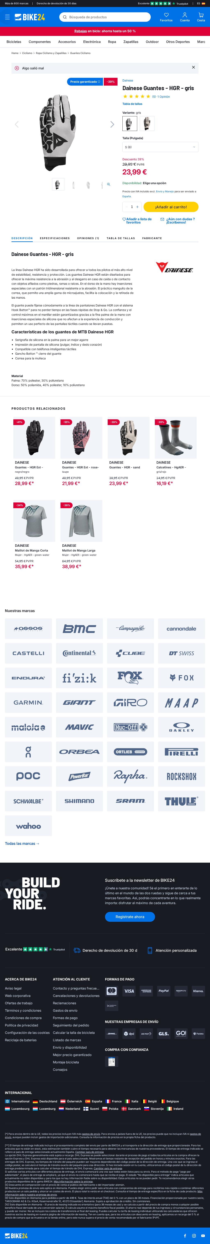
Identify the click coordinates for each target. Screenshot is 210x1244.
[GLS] (163, 1033)
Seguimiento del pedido (71, 1025)
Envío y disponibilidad (70, 1047)
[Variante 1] (129, 123)
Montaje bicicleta (66, 1062)
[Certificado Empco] (111, 1061)
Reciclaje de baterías (21, 1040)
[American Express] (146, 991)
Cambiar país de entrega (89, 1151)
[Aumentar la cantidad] (137, 207)
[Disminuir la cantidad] (126, 207)
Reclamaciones (64, 1003)
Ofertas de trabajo (19, 1003)
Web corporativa (18, 996)
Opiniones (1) (88, 238)
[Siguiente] (112, 124)
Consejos (60, 1069)
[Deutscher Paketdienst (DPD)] (129, 1033)
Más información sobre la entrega (73, 1181)
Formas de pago (65, 1018)
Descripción (22, 238)
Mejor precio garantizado (72, 1055)
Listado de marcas (67, 1040)
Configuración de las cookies (27, 1033)
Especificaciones (55, 238)
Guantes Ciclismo (80, 53)
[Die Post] (146, 1033)
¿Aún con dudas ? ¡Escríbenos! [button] (180, 220)
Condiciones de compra (23, 1018)
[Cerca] (193, 67)
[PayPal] (163, 991)
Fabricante (152, 238)
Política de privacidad (21, 1025)
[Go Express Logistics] (181, 1033)
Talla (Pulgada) (132, 138)
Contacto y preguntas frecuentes (77, 988)
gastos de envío (91, 1133)
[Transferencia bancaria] (111, 1006)
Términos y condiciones (23, 1010)
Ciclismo (27, 53)
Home (14, 53)
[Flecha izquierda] (17, 438)
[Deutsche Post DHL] (111, 1033)
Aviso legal (13, 988)
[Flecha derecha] (51, 438)
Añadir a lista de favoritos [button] (139, 220)
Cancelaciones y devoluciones (76, 996)
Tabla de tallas (132, 103)
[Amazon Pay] (181, 991)
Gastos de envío (65, 1010)
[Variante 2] (147, 123)
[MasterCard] (111, 991)
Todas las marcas (20, 843)
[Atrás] (16, 124)
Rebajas (80, 31)
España (126, 196)
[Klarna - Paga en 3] (198, 991)
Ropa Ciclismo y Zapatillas (51, 53)
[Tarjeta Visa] (129, 991)
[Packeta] (198, 1033)
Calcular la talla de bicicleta (74, 1033)
